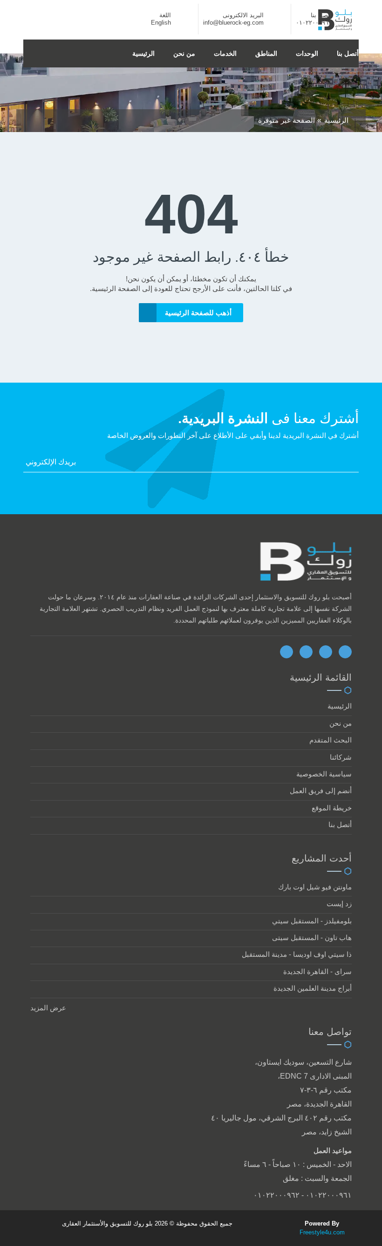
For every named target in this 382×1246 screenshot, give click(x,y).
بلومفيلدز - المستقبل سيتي (312, 921)
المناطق (266, 53)
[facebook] (286, 651)
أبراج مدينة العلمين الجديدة (312, 988)
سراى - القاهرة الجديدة (317, 971)
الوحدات (307, 53)
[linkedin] (325, 651)
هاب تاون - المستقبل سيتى (312, 937)
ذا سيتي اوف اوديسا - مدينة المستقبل (297, 954)
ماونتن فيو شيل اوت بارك (315, 887)
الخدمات (225, 53)
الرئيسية (143, 53)
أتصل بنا (348, 53)
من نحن (184, 53)
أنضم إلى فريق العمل (321, 791)
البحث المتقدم (330, 740)
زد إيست (339, 904)
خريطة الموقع (332, 808)
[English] (182, 22)
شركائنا (341, 757)
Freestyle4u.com (322, 1232)
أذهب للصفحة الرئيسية (198, 313)
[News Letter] (356, 464)
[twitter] (306, 651)
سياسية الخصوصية (324, 774)
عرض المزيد (48, 1008)
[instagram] (345, 651)
